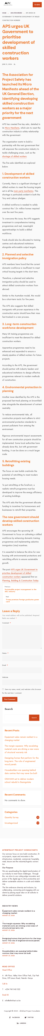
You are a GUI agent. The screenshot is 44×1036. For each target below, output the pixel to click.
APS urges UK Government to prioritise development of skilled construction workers (20, 573)
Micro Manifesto (12, 127)
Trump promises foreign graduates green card (22, 599)
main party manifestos (23, 191)
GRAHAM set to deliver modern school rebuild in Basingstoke (19, 780)
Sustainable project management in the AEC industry (20, 589)
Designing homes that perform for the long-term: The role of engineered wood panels (22, 761)
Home (4, 13)
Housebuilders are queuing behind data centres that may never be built (21, 772)
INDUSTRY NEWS (10, 906)
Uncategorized (16, 13)
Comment (6, 623)
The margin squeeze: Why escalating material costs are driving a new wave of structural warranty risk (22, 749)
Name (5, 653)
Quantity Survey (12, 817)
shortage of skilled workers (14, 156)
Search (9, 709)
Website (5, 677)
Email (5, 665)
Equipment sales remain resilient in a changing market (18, 912)
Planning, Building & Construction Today (20, 580)
